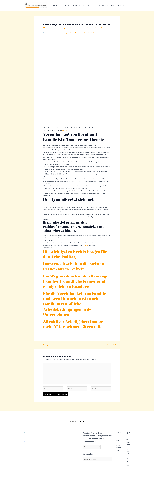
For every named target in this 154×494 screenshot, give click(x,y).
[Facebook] (70, 421)
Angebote (63, 5)
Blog (93, 5)
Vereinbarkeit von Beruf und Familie (92, 28)
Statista (64, 130)
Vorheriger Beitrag (41, 345)
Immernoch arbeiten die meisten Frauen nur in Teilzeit (73, 266)
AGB (117, 450)
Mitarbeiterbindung (75, 28)
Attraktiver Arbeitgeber (61, 28)
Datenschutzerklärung (118, 445)
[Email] (78, 421)
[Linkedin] (73, 421)
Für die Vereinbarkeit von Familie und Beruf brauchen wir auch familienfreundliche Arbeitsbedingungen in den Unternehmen (74, 304)
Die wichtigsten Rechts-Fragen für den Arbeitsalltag (75, 254)
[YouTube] (83, 421)
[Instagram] (75, 421)
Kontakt (121, 5)
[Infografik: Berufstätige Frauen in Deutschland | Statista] (77, 79)
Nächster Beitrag (113, 345)
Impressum (118, 439)
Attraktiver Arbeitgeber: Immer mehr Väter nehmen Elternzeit (73, 324)
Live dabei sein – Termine (107, 5)
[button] (68, 5)
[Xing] (81, 421)
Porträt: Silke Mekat (79, 5)
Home (55, 5)
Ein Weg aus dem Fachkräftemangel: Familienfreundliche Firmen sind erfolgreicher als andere (77, 281)
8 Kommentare (47, 28)
